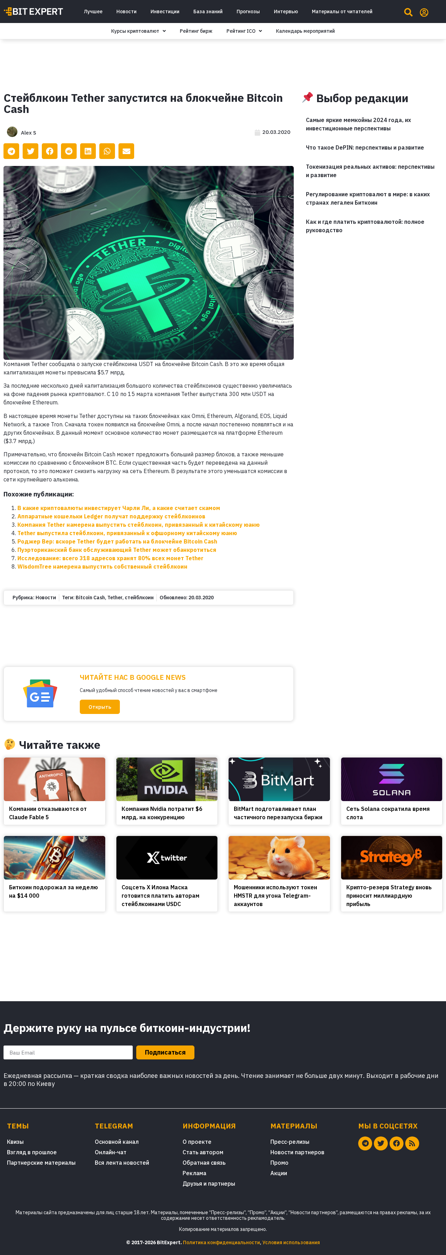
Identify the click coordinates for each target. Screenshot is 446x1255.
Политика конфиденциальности (221, 1242)
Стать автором (203, 1152)
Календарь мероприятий (305, 31)
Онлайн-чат (110, 1152)
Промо (279, 1162)
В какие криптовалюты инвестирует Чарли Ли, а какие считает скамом (118, 507)
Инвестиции (165, 11)
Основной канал (117, 1141)
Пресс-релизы (289, 1141)
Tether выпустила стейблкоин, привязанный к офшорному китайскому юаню (127, 533)
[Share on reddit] (69, 151)
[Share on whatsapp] (107, 151)
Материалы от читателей (342, 11)
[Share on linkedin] (88, 151)
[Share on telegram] (11, 151)
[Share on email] (126, 151)
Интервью (286, 11)
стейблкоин (139, 597)
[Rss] (412, 1143)
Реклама (194, 1173)
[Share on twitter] (30, 151)
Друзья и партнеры (209, 1183)
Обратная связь (204, 1162)
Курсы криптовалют (135, 31)
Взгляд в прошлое (32, 1152)
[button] (100, 707)
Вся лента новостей (122, 1162)
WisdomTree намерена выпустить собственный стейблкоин (102, 566)
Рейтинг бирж (196, 31)
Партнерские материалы (41, 1162)
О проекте (197, 1141)
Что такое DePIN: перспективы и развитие (365, 147)
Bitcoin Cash (90, 597)
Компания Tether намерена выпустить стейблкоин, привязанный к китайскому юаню (138, 524)
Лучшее (93, 11)
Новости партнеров (297, 1152)
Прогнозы (248, 11)
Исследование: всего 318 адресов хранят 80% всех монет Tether (110, 558)
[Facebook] (396, 1143)
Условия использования (291, 1242)
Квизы (15, 1141)
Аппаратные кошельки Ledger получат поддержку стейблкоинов (111, 516)
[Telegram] (365, 1143)
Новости (126, 11)
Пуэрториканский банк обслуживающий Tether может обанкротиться (116, 549)
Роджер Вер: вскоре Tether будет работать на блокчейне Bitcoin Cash (117, 541)
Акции (278, 1173)
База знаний (208, 11)
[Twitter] (381, 1143)
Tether (114, 597)
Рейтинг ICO (240, 31)
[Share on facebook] (49, 151)
